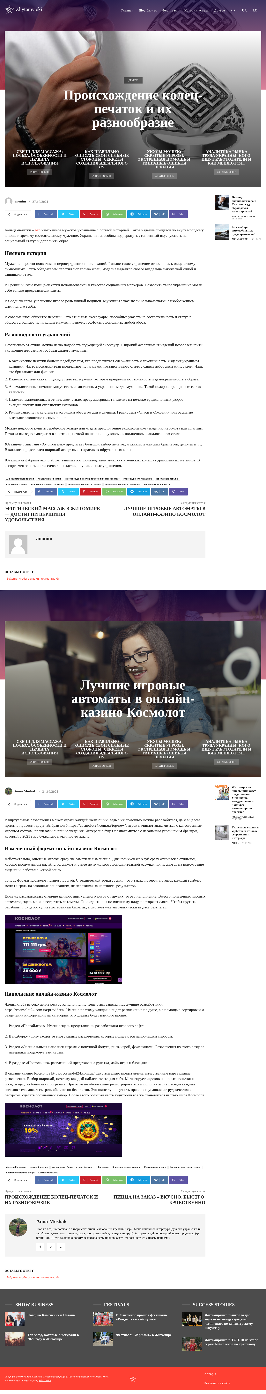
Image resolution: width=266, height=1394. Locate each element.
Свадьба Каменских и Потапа (51, 1315)
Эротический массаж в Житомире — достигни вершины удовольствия (52, 514)
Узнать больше (39, 172)
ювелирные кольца (16, 484)
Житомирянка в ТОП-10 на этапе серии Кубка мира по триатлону (231, 1342)
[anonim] (9, 201)
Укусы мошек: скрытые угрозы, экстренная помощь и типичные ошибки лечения (164, 159)
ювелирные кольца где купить (84, 484)
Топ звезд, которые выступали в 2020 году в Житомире (53, 1337)
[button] (233, 10)
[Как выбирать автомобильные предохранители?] (222, 232)
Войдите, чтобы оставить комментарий (33, 578)
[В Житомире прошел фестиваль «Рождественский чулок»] (103, 1319)
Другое (133, 80)
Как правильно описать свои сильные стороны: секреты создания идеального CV (102, 159)
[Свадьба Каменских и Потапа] (15, 1319)
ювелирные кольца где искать (47, 484)
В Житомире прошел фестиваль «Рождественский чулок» (141, 1317)
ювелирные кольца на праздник (122, 484)
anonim (20, 201)
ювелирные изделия (167, 479)
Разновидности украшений (137, 479)
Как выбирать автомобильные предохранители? (243, 230)
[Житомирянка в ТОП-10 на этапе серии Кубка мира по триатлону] (192, 1344)
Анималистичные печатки (20, 479)
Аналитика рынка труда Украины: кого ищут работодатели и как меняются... (226, 157)
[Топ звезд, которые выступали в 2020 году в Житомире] (15, 1339)
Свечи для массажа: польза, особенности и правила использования (40, 157)
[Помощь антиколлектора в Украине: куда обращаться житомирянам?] (222, 202)
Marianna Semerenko (244, 216)
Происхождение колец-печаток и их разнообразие (92, 479)
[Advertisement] (240, 306)
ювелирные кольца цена (157, 484)
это (38, 230)
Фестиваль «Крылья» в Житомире (144, 1335)
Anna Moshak (240, 239)
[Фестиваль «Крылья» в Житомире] (103, 1339)
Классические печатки (50, 479)
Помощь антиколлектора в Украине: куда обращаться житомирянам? (244, 204)
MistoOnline (45, 1380)
